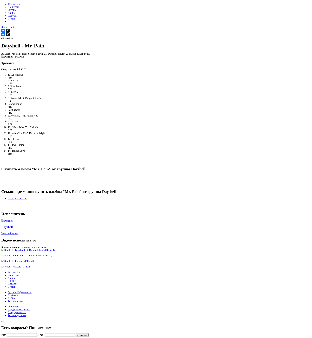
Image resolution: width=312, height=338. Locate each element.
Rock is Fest (7, 27)
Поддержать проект (19, 309)
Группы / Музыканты (20, 292)
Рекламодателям (17, 315)
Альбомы (13, 295)
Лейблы (12, 298)
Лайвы (11, 278)
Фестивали (14, 272)
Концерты (13, 275)
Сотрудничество (17, 312)
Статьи (12, 286)
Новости (12, 283)
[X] (8, 30)
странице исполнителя (33, 247)
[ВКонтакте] (3, 30)
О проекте (13, 306)
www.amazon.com (17, 198)
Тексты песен (15, 301)
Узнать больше (9, 233)
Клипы (12, 281)
